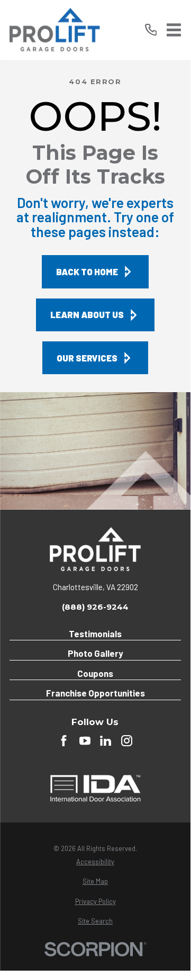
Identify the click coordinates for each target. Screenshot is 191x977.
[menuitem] (95, 862)
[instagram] (126, 740)
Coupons (95, 673)
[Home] (55, 30)
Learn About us (87, 314)
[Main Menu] (174, 30)
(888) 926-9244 (95, 607)
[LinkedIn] (105, 740)
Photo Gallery (95, 653)
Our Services (87, 357)
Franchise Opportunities (95, 692)
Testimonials (95, 633)
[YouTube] (84, 740)
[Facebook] (63, 740)
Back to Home (87, 271)
